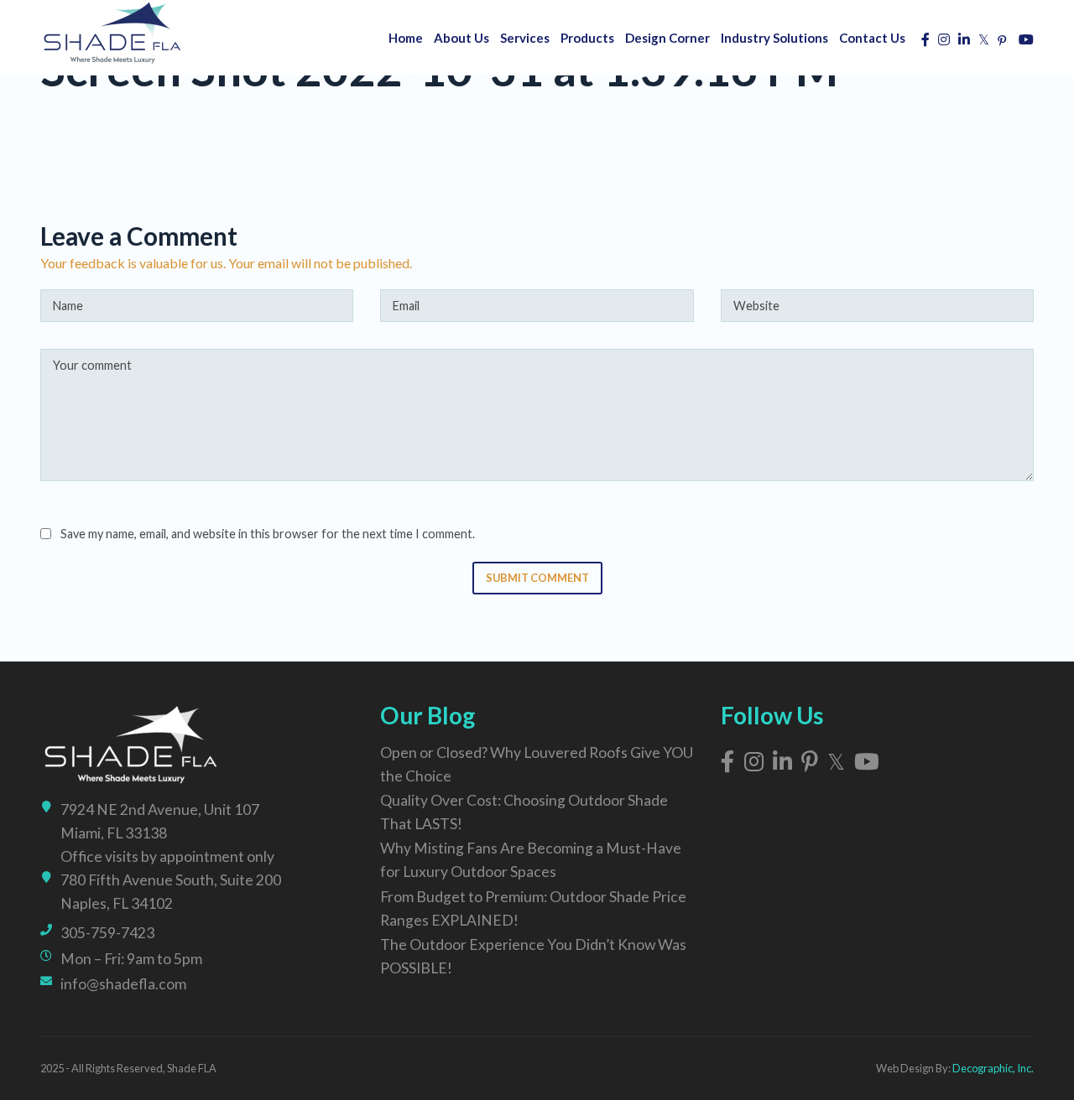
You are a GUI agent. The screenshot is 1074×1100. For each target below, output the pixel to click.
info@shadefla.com (123, 984)
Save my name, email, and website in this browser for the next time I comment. (267, 534)
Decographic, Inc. (993, 1068)
